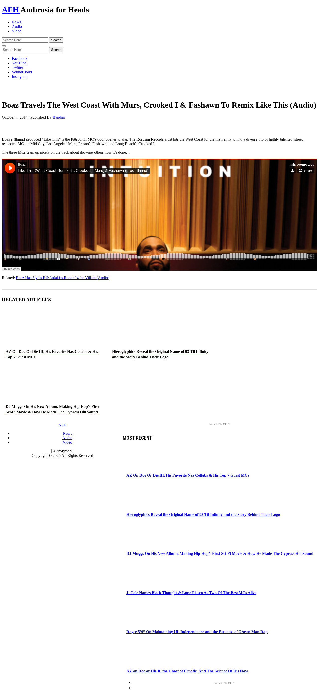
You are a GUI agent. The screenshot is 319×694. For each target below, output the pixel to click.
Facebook (19, 58)
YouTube (19, 63)
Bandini (59, 117)
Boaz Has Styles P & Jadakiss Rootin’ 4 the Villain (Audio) (62, 278)
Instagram (19, 76)
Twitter (17, 67)
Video (16, 31)
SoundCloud (22, 72)
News (16, 22)
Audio (17, 26)
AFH (11, 9)
